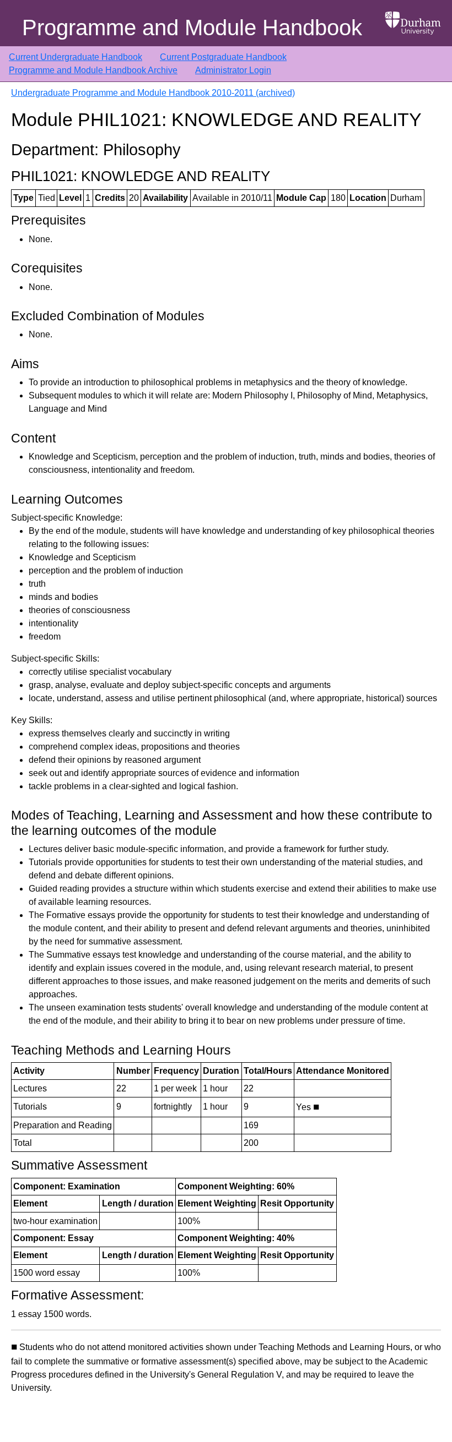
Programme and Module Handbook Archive (93, 70)
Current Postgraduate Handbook (223, 57)
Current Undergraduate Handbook (75, 57)
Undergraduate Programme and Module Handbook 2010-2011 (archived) (153, 92)
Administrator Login (233, 70)
